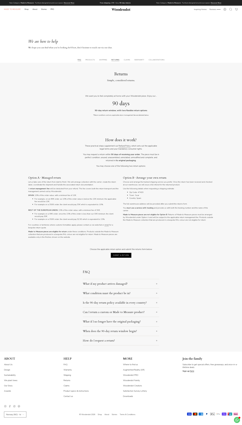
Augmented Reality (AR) (134, 369)
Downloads (128, 396)
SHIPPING (103, 60)
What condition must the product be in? (106, 293)
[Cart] (236, 9)
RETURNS (115, 60)
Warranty (68, 369)
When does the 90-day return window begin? (110, 331)
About (106, 414)
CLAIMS (127, 60)
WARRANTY (139, 60)
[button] (27, 9)
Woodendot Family (131, 380)
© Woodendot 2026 (87, 414)
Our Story (8, 385)
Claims (66, 385)
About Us (8, 364)
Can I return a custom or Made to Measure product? (114, 312)
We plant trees (10, 380)
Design (7, 369)
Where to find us (130, 364)
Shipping (67, 375)
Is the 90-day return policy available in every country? (115, 303)
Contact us (68, 396)
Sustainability (10, 375)
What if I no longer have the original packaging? (112, 321)
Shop (100, 414)
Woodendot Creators (132, 385)
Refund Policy (124, 145)
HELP (68, 359)
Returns (67, 380)
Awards (7, 391)
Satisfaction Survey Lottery (135, 391)
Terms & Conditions (127, 414)
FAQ (79, 60)
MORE (127, 359)
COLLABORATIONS (156, 60)
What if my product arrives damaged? (105, 284)
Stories (114, 414)
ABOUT (9, 359)
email (106, 225)
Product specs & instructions (76, 391)
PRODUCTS (90, 60)
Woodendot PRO (130, 375)
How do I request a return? (99, 340)
